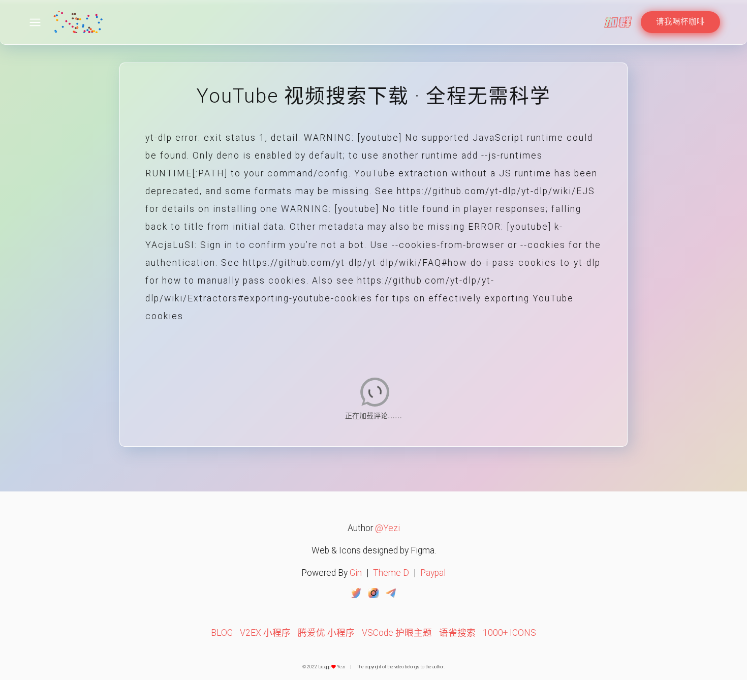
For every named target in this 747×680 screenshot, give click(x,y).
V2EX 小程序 (265, 633)
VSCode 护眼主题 (397, 633)
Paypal (433, 573)
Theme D (391, 573)
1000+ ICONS (509, 633)
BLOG (222, 633)
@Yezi (387, 528)
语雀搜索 (457, 633)
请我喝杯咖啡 (680, 21)
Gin (356, 573)
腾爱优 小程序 (326, 633)
